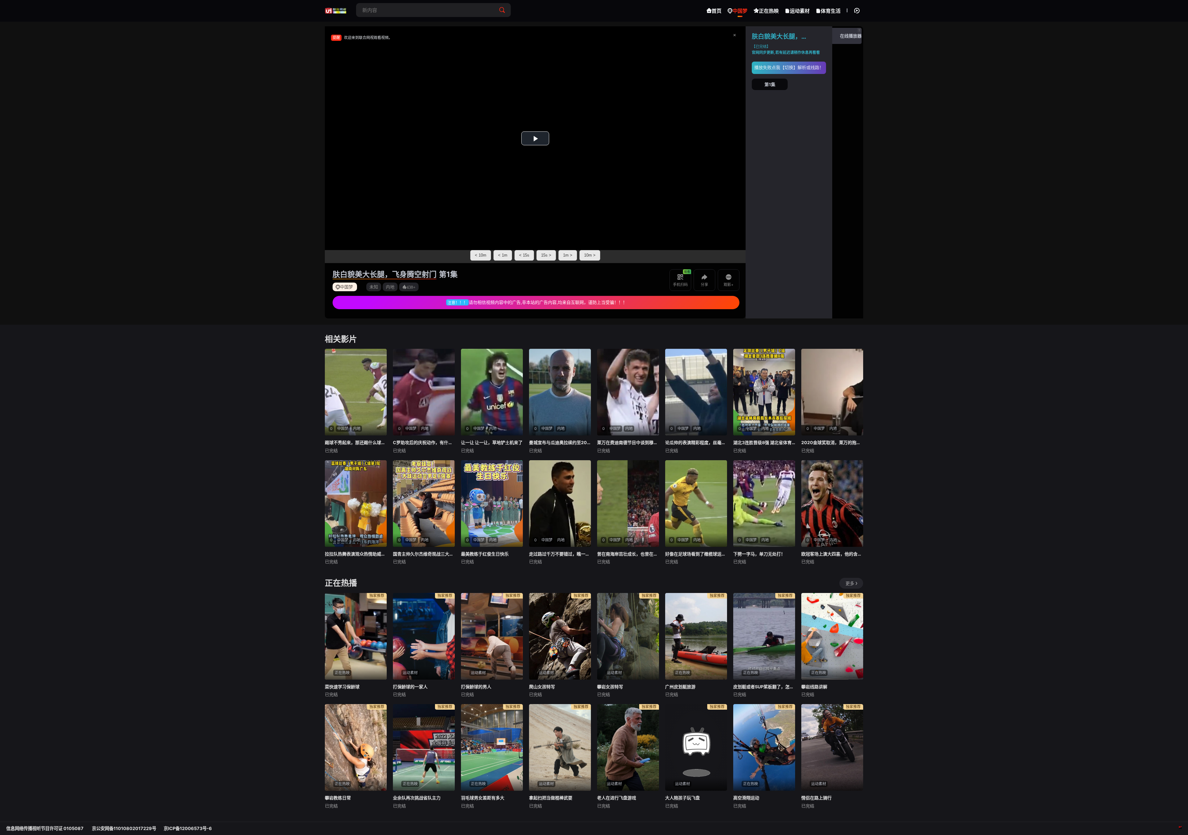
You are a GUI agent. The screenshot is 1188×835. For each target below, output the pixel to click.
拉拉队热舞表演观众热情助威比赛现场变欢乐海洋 (356, 553)
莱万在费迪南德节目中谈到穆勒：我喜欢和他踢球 (628, 442)
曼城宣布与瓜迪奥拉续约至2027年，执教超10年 (560, 442)
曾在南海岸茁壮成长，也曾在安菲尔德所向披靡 (628, 553)
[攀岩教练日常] (356, 747)
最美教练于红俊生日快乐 (485, 553)
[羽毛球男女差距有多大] (492, 747)
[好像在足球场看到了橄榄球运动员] (696, 503)
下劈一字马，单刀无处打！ (759, 553)
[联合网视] (336, 10)
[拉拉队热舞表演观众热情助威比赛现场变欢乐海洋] (356, 503)
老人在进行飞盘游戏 (616, 797)
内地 (390, 286)
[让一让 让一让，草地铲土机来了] (492, 392)
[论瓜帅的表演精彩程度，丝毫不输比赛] (696, 392)
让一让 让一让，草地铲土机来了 (492, 442)
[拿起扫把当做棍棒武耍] (560, 747)
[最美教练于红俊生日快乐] (492, 503)
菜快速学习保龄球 (342, 686)
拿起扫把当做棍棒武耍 (550, 797)
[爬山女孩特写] (560, 636)
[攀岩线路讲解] (832, 636)
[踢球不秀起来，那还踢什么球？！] (356, 392)
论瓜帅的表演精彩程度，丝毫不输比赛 (696, 442)
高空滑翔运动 (746, 797)
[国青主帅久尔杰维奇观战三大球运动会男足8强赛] (424, 503)
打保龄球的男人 (476, 686)
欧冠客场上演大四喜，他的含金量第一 (832, 553)
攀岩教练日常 (338, 797)
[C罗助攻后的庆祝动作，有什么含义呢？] (424, 392)
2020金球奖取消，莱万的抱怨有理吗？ (832, 442)
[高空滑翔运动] (764, 747)
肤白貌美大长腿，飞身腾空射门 (385, 274)
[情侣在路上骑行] (832, 747)
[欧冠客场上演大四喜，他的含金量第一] (832, 503)
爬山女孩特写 (542, 686)
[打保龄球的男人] (492, 636)
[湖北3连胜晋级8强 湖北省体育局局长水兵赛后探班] (764, 392)
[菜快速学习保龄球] (356, 636)
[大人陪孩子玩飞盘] (696, 747)
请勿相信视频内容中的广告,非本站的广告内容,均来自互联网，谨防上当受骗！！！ (548, 302)
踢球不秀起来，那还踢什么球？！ (356, 442)
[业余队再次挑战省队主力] (424, 747)
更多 (850, 583)
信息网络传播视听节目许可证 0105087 (45, 828)
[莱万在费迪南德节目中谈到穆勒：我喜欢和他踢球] (628, 392)
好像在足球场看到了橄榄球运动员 (696, 553)
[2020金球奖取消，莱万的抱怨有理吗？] (832, 392)
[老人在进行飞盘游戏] (628, 747)
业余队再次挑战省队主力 (417, 797)
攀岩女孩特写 (610, 686)
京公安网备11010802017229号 (124, 828)
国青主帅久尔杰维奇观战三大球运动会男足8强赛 (424, 553)
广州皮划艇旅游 (680, 686)
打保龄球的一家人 (410, 686)
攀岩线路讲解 (814, 686)
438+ (411, 287)
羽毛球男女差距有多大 (482, 797)
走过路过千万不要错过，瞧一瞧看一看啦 (560, 553)
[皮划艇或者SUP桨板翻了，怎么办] (764, 636)
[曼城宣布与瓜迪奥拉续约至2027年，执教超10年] (560, 392)
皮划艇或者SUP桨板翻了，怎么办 (764, 686)
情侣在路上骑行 (816, 797)
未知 (373, 286)
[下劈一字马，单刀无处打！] (764, 503)
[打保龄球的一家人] (424, 636)
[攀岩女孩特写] (628, 636)
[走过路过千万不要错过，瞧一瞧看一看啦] (560, 503)
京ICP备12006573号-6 (188, 828)
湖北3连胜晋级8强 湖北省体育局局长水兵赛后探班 (764, 442)
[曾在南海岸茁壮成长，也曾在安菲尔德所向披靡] (628, 503)
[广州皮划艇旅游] (696, 636)
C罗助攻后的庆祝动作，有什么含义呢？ (424, 442)
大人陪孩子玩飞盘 (682, 797)
